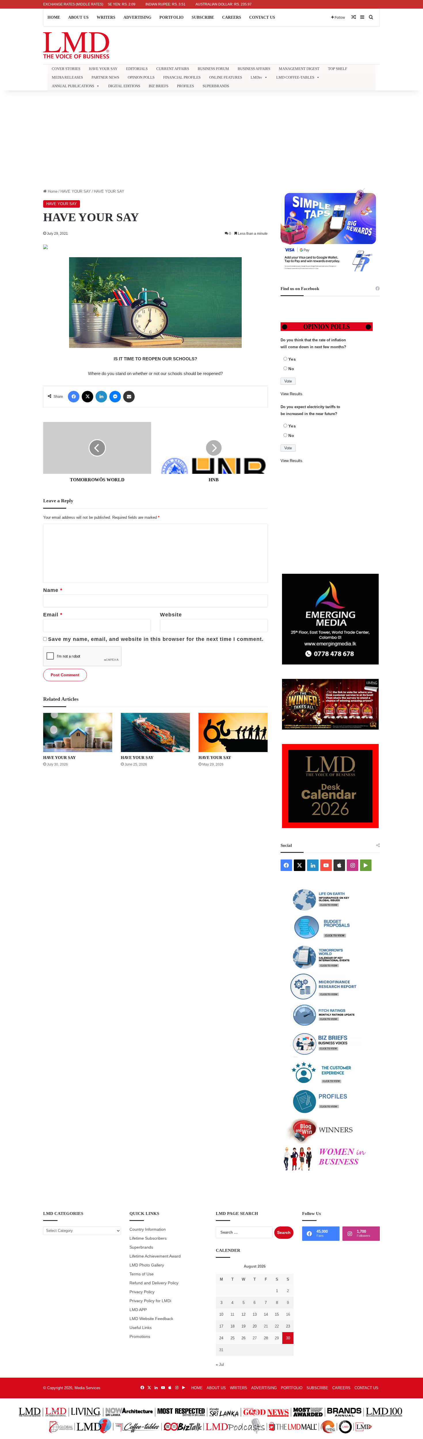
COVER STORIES (66, 69)
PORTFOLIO (171, 17)
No (291, 368)
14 (266, 1314)
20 (255, 1326)
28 (266, 1338)
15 (277, 1314)
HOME (53, 17)
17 (221, 1326)
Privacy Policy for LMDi (150, 1301)
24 (221, 1338)
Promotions (139, 1336)
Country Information (147, 1229)
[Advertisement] (211, 139)
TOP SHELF (337, 69)
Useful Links (140, 1328)
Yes (292, 359)
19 (243, 1326)
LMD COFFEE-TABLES (295, 77)
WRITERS (106, 17)
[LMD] (76, 45)
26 (243, 1338)
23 (288, 1326)
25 (232, 1338)
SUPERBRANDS (216, 86)
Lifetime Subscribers (148, 1238)
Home (52, 191)
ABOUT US (78, 17)
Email (52, 615)
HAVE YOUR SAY (103, 69)
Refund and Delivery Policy (153, 1283)
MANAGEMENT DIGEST (299, 69)
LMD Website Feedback (151, 1319)
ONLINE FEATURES (225, 77)
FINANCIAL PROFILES (182, 77)
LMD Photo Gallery (146, 1265)
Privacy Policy (142, 1292)
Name (52, 590)
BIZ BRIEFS (158, 86)
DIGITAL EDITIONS (124, 86)
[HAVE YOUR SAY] (77, 732)
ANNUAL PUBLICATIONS (73, 86)
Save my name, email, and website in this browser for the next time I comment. (156, 639)
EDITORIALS (137, 69)
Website (171, 615)
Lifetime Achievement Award (155, 1256)
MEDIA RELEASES (67, 77)
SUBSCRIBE (203, 17)
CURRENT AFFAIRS (172, 69)
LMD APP (138, 1310)
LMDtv (256, 77)
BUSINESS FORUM (213, 69)
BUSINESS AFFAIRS (254, 69)
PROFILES (185, 86)
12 (243, 1314)
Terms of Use (141, 1274)
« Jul (220, 1364)
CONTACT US (262, 17)
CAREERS (231, 17)
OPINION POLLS (141, 77)
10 (221, 1314)
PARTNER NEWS (105, 77)
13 (255, 1314)
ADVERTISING (137, 17)
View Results (291, 394)
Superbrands (141, 1247)
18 (232, 1326)
